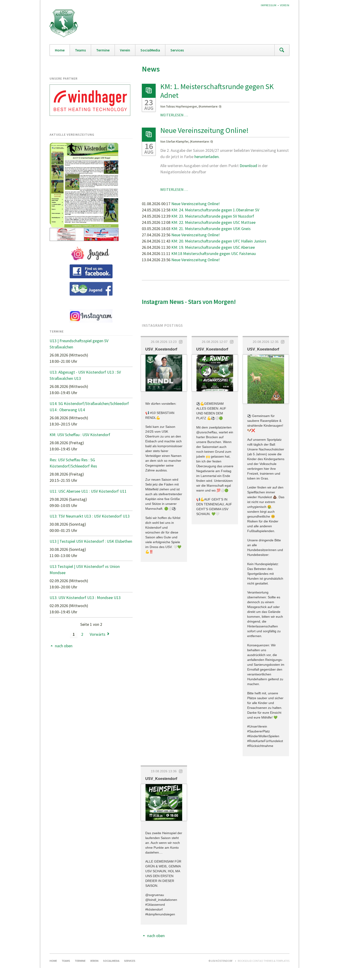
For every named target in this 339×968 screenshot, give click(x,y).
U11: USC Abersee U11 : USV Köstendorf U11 (88, 491)
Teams (80, 50)
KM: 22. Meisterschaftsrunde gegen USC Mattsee (213, 222)
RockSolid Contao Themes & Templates (263, 960)
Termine (103, 50)
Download (249, 165)
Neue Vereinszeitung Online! (204, 130)
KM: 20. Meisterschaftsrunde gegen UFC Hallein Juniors (218, 241)
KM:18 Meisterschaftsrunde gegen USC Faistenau (213, 253)
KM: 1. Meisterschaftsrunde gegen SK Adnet (217, 91)
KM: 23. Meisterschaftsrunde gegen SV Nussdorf (212, 216)
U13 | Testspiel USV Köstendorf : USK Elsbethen (91, 541)
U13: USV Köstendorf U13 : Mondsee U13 (85, 597)
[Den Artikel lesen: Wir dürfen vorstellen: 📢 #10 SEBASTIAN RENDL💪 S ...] (164, 373)
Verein (284, 5)
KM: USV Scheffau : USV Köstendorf (80, 434)
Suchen (281, 50)
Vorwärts (97, 634)
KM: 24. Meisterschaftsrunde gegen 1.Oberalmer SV (215, 210)
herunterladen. (207, 156)
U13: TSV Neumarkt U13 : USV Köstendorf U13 (90, 516)
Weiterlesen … (174, 115)
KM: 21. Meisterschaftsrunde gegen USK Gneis (211, 228)
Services (177, 50)
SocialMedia (150, 50)
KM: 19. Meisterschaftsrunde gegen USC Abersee (213, 247)
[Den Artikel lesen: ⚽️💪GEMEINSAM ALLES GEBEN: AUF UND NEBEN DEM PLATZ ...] (214, 373)
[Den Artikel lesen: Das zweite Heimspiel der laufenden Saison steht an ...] (164, 802)
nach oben (156, 935)
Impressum (269, 5)
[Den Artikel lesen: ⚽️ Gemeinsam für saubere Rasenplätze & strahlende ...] (265, 379)
